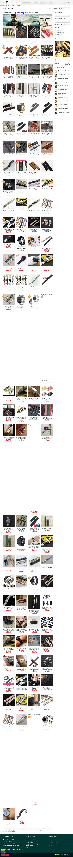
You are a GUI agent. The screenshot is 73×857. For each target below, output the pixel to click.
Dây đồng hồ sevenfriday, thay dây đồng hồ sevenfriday (21, 529)
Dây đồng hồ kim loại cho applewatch (8, 245)
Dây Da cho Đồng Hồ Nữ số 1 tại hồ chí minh (47, 39)
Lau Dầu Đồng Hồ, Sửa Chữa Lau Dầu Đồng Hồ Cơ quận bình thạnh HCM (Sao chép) (34, 649)
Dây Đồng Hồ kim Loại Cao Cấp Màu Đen (21, 230)
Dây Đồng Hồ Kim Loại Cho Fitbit (21, 249)
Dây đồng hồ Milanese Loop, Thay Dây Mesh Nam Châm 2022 (21, 418)
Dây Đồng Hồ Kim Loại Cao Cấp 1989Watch (47, 211)
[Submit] (69, 3)
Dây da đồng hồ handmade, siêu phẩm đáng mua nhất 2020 (34, 77)
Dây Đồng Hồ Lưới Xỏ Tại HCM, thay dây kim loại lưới (47, 399)
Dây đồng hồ (16, 2)
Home (4, 8)
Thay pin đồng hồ (29, 845)
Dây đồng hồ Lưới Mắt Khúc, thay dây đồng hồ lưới (34, 399)
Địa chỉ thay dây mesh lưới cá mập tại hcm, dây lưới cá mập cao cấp (9, 649)
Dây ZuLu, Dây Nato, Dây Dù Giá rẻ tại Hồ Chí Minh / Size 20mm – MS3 (47, 608)
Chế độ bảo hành (29, 842)
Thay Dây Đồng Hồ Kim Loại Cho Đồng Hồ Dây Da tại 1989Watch (21, 708)
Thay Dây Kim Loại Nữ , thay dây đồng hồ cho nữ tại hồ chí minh (8, 821)
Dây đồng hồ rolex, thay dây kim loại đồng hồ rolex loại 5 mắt (47, 438)
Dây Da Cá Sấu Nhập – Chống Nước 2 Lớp (34, 39)
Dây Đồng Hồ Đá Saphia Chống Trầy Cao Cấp (8, 173)
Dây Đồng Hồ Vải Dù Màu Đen (47, 529)
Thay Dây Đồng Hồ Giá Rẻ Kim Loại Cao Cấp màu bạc (21, 688)
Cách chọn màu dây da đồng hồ (64, 71)
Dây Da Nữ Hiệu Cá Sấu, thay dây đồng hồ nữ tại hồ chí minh (34, 96)
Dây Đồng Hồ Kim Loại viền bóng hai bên (9, 307)
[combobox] (62, 15)
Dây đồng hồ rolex (34, 511)
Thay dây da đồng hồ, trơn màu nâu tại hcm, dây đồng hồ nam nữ (34, 669)
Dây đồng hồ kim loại (59, 34)
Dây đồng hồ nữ (58, 36)
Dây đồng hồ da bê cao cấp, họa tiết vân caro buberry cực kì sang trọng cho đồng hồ (9, 135)
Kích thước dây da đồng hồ (63, 74)
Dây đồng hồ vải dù (59, 38)
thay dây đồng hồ (27, 2)
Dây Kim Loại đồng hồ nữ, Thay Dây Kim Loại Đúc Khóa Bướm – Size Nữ (21, 569)
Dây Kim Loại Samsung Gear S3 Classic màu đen (34, 588)
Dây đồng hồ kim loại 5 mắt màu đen (47, 189)
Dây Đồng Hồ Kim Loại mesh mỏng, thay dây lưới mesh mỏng (21, 268)
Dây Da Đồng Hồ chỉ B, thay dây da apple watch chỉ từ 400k (34, 58)
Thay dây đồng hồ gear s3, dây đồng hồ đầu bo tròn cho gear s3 (8, 688)
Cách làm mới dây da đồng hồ (63, 98)
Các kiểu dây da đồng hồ (63, 82)
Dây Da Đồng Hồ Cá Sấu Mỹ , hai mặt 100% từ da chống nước (21, 58)
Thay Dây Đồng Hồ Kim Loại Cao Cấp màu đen (47, 688)
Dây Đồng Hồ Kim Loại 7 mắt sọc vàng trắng (8, 211)
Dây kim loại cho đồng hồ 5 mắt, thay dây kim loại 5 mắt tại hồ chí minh (47, 549)
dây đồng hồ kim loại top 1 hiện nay (47, 287)
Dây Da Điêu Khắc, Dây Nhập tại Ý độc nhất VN (8, 58)
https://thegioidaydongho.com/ (54, 845)
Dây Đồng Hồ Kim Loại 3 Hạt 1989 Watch (21, 190)
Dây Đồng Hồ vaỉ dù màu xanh (8, 549)
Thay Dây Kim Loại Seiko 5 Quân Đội (21, 821)
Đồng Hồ (35, 2)
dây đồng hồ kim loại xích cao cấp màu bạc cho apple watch (21, 307)
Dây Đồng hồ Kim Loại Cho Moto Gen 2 (34, 248)
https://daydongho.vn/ (53, 839)
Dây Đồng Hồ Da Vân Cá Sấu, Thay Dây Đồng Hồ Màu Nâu (47, 154)
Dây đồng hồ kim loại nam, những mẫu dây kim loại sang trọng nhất (47, 268)
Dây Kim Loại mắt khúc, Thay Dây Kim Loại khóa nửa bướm (21, 588)
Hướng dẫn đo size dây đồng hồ (32, 844)
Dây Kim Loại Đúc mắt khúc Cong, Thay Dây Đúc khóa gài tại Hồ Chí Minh (34, 569)
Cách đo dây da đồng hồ (63, 100)
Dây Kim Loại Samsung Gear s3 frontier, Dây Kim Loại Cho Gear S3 (47, 588)
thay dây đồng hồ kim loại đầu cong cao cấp (8, 727)
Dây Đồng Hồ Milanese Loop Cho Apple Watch (8, 418)
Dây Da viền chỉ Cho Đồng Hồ (8, 115)
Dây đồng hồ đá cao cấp (60, 32)
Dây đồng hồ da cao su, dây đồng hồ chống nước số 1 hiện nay (21, 154)
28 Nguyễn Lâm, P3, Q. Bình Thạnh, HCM (12, 849)
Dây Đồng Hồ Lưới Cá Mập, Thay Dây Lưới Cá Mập (21, 399)
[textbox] (62, 16)
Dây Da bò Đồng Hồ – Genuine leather (9, 39)
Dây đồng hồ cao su (59, 30)
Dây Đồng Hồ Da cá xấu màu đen (8, 154)
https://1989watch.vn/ (53, 842)
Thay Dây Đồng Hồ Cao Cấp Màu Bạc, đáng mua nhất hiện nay (47, 669)
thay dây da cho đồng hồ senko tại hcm (8, 669)
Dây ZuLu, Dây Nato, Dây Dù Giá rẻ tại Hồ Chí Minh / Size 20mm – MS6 (34, 630)
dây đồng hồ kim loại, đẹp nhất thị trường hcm (34, 307)
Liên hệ (50, 2)
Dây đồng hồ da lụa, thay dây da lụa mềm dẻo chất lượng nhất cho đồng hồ (34, 154)
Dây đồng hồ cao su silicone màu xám (34, 115)
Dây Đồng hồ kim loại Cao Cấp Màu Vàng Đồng (47, 230)
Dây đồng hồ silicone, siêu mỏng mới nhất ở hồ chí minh (34, 529)
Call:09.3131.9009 (4, 854)
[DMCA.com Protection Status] (59, 854)
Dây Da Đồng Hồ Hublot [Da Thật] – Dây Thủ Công (47, 77)
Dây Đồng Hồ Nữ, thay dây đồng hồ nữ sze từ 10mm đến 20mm (47, 418)
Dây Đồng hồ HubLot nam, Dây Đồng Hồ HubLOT (34, 173)
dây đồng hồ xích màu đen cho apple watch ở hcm (21, 549)
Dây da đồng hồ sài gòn (63, 108)
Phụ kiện (43, 2)
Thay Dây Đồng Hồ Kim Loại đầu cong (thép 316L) (47, 708)
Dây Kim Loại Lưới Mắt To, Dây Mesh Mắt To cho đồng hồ (9, 588)
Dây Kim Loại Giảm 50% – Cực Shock (47, 566)
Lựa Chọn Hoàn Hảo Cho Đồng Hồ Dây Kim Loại (47, 649)
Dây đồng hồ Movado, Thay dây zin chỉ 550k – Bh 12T (34, 418)
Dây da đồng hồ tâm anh (63, 78)
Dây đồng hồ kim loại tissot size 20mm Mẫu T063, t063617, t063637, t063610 (21, 287)
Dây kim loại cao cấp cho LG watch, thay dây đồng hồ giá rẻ (34, 547)
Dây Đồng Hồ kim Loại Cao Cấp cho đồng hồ (9, 230)
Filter (56, 63)
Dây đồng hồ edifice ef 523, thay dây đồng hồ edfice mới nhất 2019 (21, 173)
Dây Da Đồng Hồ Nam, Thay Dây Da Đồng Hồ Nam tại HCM (9, 96)
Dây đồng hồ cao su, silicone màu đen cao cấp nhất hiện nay (47, 115)
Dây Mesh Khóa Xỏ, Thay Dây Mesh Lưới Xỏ (8, 608)
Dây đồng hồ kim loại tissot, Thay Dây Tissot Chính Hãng (34, 287)
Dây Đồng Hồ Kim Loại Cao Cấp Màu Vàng (34, 230)
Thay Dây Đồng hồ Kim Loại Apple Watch (34, 688)
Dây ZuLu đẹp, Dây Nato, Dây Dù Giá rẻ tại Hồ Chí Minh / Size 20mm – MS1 (21, 608)
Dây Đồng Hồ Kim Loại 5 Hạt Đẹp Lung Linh (34, 189)
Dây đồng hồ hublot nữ (47, 172)
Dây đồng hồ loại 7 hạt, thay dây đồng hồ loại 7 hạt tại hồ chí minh (9, 398)
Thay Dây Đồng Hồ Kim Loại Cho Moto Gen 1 (34, 708)
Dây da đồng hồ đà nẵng (63, 89)
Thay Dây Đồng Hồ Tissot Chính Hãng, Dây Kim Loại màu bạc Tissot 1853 (21, 727)
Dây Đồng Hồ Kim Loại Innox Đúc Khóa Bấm (47, 249)
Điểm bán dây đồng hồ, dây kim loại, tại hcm (21, 649)
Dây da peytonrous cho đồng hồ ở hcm (47, 96)
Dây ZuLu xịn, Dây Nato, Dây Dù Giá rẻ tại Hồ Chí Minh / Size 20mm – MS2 (34, 611)
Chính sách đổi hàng (30, 841)
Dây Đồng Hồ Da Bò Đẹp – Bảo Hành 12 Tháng (21, 134)
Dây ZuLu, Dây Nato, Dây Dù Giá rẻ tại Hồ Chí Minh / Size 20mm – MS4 (8, 630)
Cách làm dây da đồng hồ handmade (63, 86)
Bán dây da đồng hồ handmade (62, 94)
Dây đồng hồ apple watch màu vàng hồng (21, 115)
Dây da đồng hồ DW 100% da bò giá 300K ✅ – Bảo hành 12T (8, 77)
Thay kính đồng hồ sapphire (31, 847)
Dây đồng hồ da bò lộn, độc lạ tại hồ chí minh (34, 134)
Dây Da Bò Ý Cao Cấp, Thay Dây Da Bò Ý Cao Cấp (21, 39)
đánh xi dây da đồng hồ (62, 104)
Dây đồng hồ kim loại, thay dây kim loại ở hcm (47, 381)
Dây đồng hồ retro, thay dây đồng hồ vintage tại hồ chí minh (21, 438)
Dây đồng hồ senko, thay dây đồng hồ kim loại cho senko (8, 529)
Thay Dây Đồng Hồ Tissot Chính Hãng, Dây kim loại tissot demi (34, 802)
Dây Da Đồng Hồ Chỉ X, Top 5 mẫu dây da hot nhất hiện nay (47, 58)
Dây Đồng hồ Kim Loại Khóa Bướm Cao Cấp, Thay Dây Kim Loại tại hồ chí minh (9, 268)
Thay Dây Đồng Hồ (20, 13)
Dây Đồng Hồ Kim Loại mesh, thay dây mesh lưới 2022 (34, 268)
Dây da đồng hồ (58, 27)
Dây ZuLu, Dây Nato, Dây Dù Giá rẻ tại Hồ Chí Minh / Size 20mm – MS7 (47, 630)
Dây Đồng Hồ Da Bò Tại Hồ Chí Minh (47, 134)
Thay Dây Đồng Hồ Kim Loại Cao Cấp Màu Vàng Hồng (9, 708)
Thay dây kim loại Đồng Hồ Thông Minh (47, 727)
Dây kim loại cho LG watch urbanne (8, 569)
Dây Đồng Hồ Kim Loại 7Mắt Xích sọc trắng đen (34, 211)
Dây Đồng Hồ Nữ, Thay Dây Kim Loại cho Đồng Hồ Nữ (9, 438)
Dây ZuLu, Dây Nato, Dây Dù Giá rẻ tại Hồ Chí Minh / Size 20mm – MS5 (21, 630)
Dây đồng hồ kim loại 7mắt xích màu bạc (21, 207)
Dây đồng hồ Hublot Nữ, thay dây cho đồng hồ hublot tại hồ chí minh (8, 192)
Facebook (3, 852)
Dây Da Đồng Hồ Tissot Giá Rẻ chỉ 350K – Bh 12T (21, 96)
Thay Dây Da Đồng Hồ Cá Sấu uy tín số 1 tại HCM (21, 669)
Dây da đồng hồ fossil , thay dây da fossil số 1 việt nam (21, 77)
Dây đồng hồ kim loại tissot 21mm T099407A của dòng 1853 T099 (9, 287)
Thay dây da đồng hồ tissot (63, 112)
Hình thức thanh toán (30, 839)
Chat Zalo (3, 849)
